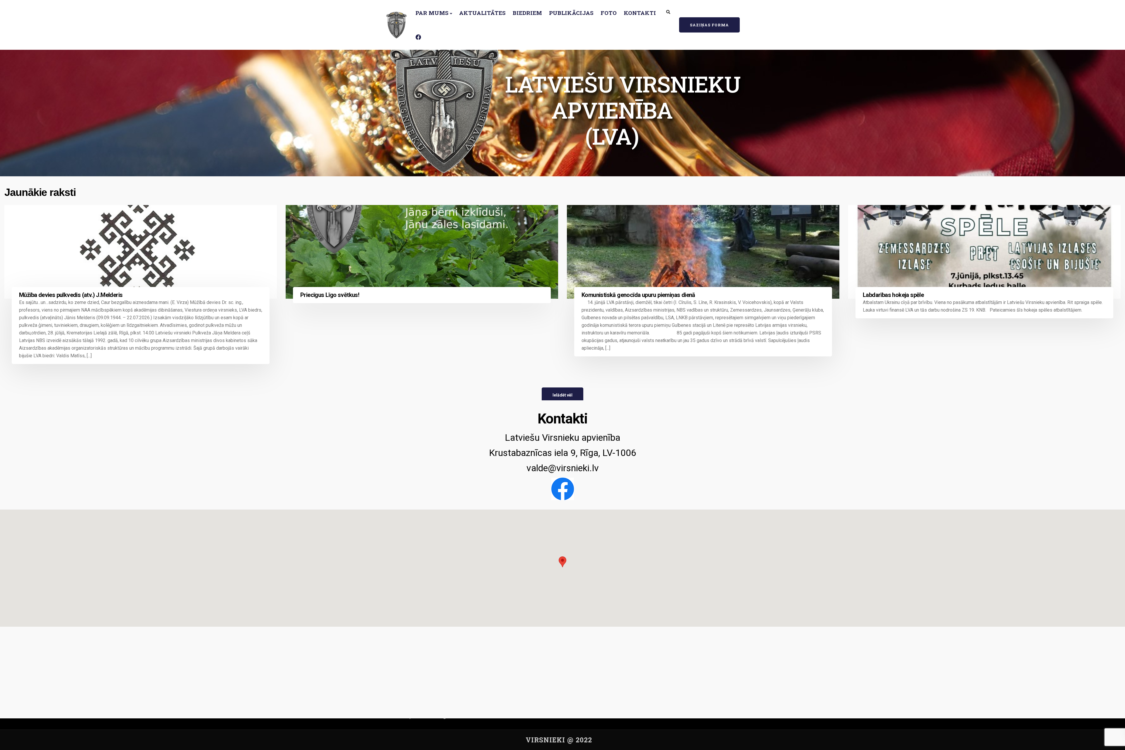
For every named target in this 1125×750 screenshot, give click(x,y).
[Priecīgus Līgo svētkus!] (422, 252)
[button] (562, 562)
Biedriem (527, 12)
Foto (609, 12)
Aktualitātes (482, 12)
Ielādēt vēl (562, 395)
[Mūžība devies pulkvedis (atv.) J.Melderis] (140, 252)
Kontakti (640, 12)
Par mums (432, 12)
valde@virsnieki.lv (562, 468)
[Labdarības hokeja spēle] (984, 252)
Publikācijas (571, 12)
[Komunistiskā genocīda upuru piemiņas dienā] (703, 252)
